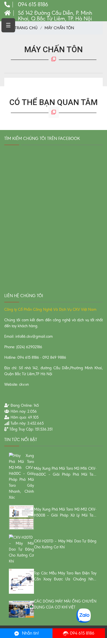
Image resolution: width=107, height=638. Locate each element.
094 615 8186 (82, 633)
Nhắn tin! (30, 633)
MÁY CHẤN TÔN (59, 27)
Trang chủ (26, 27)
